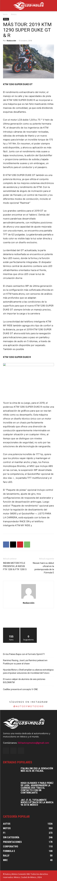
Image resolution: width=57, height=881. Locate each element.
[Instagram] (13, 751)
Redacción (11, 40)
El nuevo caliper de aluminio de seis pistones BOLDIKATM (24, 681)
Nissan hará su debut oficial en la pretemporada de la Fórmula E (43, 568)
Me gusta (11, 629)
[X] (13, 544)
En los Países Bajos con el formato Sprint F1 (24, 654)
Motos (13, 14)
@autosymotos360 (28, 706)
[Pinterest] (20, 544)
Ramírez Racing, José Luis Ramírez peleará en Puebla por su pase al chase (25, 662)
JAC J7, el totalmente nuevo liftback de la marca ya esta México (37, 802)
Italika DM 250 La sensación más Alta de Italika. (37, 769)
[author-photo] (28, 598)
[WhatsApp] (27, 544)
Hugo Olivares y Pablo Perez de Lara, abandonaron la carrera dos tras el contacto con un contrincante (37, 788)
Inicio (5, 14)
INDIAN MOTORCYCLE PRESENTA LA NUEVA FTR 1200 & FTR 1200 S (15, 566)
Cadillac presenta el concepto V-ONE (20, 689)
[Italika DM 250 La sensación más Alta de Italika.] (10, 772)
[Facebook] (6, 544)
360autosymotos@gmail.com (33, 742)
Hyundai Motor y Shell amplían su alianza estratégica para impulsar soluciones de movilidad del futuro (28, 671)
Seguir (28, 629)
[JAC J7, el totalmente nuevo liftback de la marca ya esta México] (10, 804)
